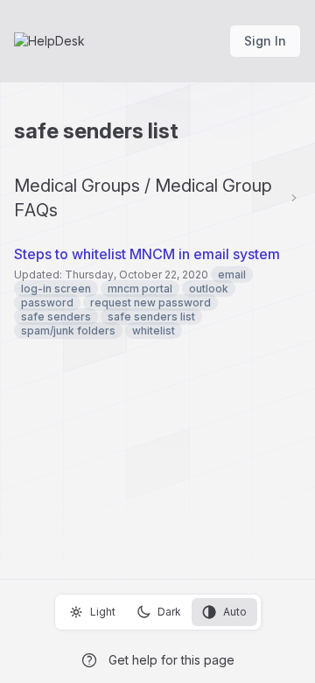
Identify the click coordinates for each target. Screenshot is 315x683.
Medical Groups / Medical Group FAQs (143, 198)
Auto (235, 611)
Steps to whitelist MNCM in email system (147, 254)
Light (103, 611)
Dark (169, 611)
